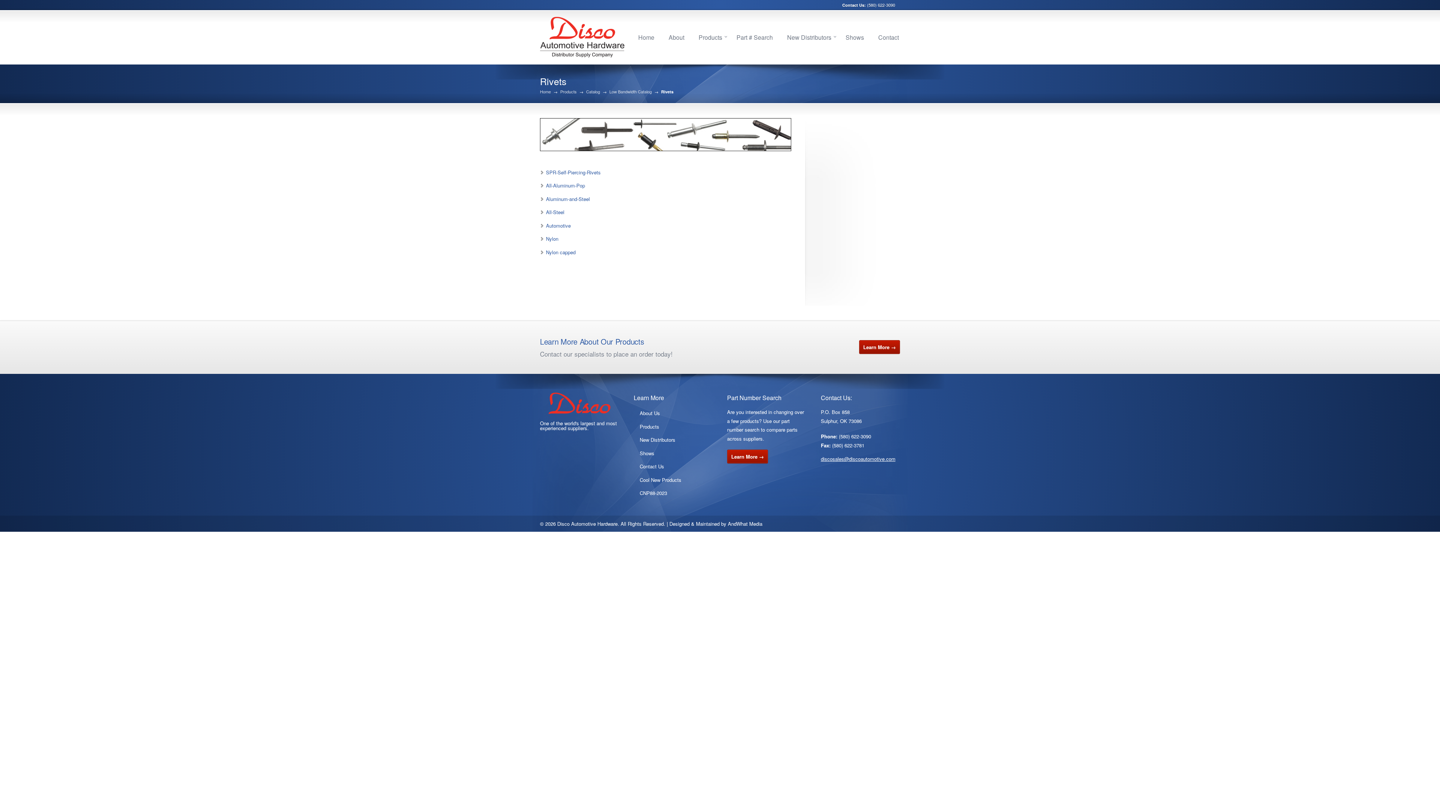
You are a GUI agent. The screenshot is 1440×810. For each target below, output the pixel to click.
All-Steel (555, 212)
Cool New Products (660, 479)
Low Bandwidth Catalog (630, 92)
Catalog (593, 92)
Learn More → (879, 347)
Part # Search (754, 37)
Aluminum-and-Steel (568, 198)
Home (646, 37)
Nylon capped (561, 252)
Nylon (552, 238)
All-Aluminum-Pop (565, 185)
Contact (888, 37)
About (676, 37)
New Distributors (809, 37)
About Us (650, 413)
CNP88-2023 (653, 492)
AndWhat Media (745, 523)
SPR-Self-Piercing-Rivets (573, 172)
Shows (855, 37)
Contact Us (652, 466)
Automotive (558, 225)
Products (710, 37)
